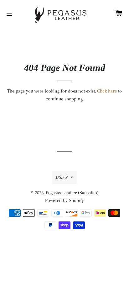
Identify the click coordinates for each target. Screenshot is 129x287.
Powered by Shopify (64, 200)
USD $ (62, 177)
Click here (107, 91)
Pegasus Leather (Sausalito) (72, 192)
